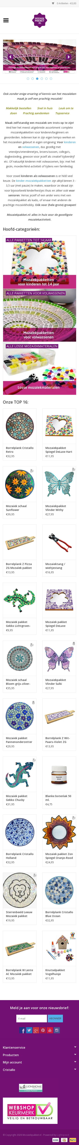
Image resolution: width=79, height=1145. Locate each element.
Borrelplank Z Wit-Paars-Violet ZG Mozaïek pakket (57, 740)
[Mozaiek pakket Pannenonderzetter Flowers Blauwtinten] (20, 716)
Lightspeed (63, 1135)
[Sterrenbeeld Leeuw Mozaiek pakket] (20, 890)
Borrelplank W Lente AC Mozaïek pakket (19, 972)
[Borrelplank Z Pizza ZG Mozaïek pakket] (20, 542)
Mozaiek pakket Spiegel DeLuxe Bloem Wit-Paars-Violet (57, 624)
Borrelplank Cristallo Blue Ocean (59, 914)
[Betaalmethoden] (55, 1139)
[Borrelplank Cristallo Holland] (20, 832)
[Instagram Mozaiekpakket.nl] (57, 1030)
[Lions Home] (39, 1088)
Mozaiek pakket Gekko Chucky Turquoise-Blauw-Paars (18, 798)
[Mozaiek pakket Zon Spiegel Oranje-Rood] (59, 832)
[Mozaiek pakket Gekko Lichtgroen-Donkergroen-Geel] (20, 600)
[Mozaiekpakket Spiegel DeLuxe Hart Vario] (59, 426)
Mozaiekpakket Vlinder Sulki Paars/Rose (55, 682)
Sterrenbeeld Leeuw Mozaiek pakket (19, 914)
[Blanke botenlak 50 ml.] (59, 774)
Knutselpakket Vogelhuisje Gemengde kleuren (58, 972)
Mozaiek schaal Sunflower (16, 508)
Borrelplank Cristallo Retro (20, 450)
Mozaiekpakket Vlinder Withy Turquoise (55, 508)
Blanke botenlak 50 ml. (58, 798)
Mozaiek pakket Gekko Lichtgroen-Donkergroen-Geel (18, 624)
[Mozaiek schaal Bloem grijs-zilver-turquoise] (20, 658)
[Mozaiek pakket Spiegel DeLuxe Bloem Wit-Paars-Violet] (59, 600)
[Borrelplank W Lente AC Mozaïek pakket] (20, 948)
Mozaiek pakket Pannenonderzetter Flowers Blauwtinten (19, 740)
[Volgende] (68, 56)
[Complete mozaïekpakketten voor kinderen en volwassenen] (39, 57)
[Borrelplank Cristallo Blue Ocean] (59, 890)
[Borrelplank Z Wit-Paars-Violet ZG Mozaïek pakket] (59, 716)
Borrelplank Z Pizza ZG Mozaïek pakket (19, 566)
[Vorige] (10, 56)
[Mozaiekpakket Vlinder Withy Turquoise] (59, 484)
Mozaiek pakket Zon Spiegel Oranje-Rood (59, 856)
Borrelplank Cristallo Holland (20, 856)
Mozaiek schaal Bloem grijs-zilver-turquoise (18, 682)
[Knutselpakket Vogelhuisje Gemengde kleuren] (59, 948)
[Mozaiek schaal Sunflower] (20, 484)
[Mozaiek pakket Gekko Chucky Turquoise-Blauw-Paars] (20, 774)
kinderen (70, 142)
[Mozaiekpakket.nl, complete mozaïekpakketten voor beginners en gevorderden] (45, 20)
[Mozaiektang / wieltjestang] (59, 542)
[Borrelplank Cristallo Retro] (20, 426)
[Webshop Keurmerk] (39, 1111)
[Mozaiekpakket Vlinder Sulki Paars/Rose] (59, 658)
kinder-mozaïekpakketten (33, 181)
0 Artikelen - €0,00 (66, 3)
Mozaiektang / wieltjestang (55, 566)
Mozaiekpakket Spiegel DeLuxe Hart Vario (58, 450)
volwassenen (30, 147)
